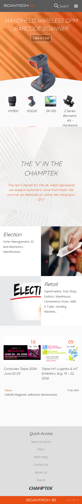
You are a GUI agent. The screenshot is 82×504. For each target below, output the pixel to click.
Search (41, 480)
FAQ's (41, 449)
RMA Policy (41, 457)
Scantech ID (19, 5)
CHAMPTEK (41, 488)
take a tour (41, 38)
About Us (41, 472)
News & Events (41, 442)
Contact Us (41, 464)
